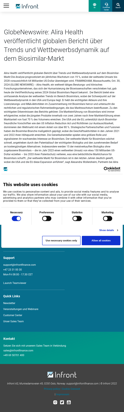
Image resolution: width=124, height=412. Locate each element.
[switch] (46, 218)
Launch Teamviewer (14, 283)
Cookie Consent (71, 388)
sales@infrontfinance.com (18, 350)
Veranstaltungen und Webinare (20, 309)
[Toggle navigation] (6, 6)
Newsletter (9, 303)
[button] (94, 6)
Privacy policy (52, 388)
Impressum (62, 394)
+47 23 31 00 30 (12, 269)
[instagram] (55, 402)
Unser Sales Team (13, 321)
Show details (106, 230)
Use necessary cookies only (61, 240)
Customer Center (12, 315)
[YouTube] (69, 402)
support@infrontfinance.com (19, 264)
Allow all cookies (101, 240)
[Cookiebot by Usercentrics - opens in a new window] (106, 169)
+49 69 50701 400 (13, 355)
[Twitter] (62, 402)
